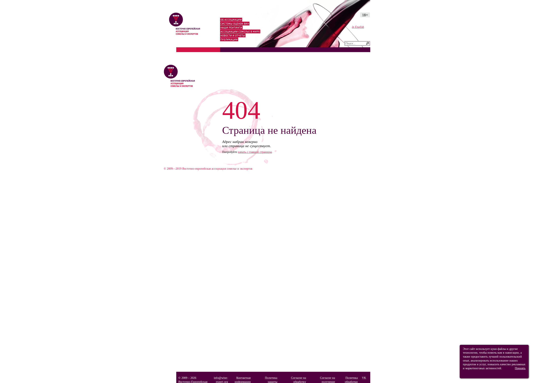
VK (364, 377)
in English (358, 27)
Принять (520, 368)
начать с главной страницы (255, 152)
